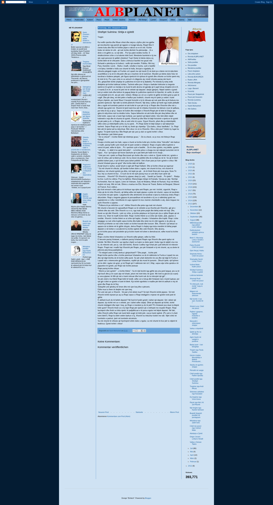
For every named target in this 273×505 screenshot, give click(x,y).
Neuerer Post (103, 412)
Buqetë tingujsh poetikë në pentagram (196, 415)
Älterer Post (174, 412)
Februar (193, 462)
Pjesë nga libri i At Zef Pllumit (197, 403)
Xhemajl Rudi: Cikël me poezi (196, 280)
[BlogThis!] (136, 330)
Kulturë (90, 20)
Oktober (193, 213)
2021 (190, 177)
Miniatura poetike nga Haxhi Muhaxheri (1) (87, 251)
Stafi (189, 20)
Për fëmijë (143, 20)
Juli (191, 448)
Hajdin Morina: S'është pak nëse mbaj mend (87, 198)
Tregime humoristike (87, 63)
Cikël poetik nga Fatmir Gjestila (196, 375)
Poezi (99, 20)
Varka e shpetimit (196, 329)
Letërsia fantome (196, 275)
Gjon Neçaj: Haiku (197, 251)
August (193, 220)
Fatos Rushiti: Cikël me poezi (196, 246)
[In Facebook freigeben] (141, 330)
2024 (190, 167)
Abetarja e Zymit (196, 433)
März (192, 458)
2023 (190, 171)
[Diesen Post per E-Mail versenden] (133, 330)
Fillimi (69, 20)
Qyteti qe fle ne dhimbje (195, 333)
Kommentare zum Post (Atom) (118, 416)
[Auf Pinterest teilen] (144, 330)
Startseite (139, 412)
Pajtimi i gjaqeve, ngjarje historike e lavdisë (196, 315)
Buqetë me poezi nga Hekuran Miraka (87, 224)
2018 (190, 187)
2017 (190, 190)
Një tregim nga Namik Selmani (197, 409)
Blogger (148, 498)
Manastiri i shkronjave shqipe (195, 323)
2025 (190, 164)
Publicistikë (79, 20)
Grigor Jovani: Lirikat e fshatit (196, 438)
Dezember (194, 207)
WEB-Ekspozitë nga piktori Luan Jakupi (196, 225)
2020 (190, 180)
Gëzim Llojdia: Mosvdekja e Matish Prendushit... (196, 358)
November (194, 210)
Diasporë (163, 20)
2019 (190, 184)
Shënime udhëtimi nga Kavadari (197, 393)
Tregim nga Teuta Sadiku (196, 351)
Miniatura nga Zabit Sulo (195, 422)
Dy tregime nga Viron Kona (196, 398)
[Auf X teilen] (139, 330)
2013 (190, 204)
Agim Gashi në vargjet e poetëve (195, 339)
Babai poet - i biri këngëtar (196, 346)
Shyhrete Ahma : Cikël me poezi (196, 255)
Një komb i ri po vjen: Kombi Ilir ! (196, 301)
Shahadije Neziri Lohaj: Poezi (196, 260)
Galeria (181, 20)
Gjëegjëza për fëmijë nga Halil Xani (87, 90)
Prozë (107, 20)
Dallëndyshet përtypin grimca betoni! (197, 232)
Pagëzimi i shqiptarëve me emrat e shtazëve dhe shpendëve (87, 170)
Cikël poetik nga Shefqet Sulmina (196, 381)
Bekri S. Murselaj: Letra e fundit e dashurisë (196, 240)
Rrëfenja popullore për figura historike (86, 115)
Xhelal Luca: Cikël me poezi (197, 307)
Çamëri (153, 20)
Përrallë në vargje (197, 370)
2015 (190, 197)
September (194, 217)
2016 (190, 194)
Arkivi (173, 20)
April (192, 455)
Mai (191, 452)
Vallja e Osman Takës (195, 443)
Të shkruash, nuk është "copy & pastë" (196, 286)
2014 (190, 201)
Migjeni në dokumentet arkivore (195, 293)
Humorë (132, 20)
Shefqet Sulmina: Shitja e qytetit (196, 271)
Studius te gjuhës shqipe (196, 366)
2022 (190, 174)
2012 (190, 466)
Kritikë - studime (119, 20)
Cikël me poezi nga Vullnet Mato (195, 428)
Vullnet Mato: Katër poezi (195, 266)
